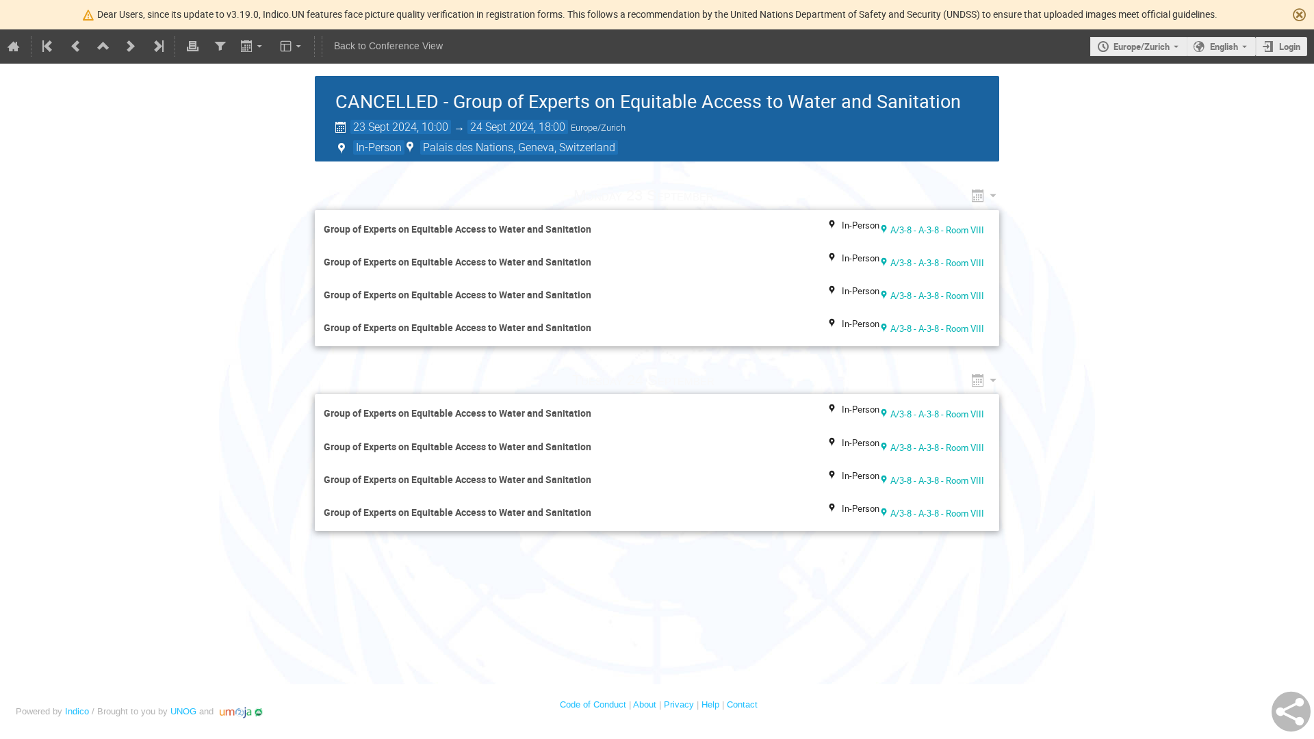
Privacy (679, 704)
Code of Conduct (593, 704)
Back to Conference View (388, 46)
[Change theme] (291, 46)
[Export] (252, 46)
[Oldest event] (48, 46)
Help (710, 704)
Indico (77, 711)
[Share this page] (1291, 711)
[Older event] (76, 46)
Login (1289, 46)
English (1224, 46)
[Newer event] (130, 46)
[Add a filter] (219, 46)
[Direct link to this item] (732, 195)
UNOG (183, 711)
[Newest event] (157, 46)
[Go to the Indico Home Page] (13, 46)
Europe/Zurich (1141, 46)
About (644, 704)
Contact (742, 704)
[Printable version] (192, 46)
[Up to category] (103, 46)
